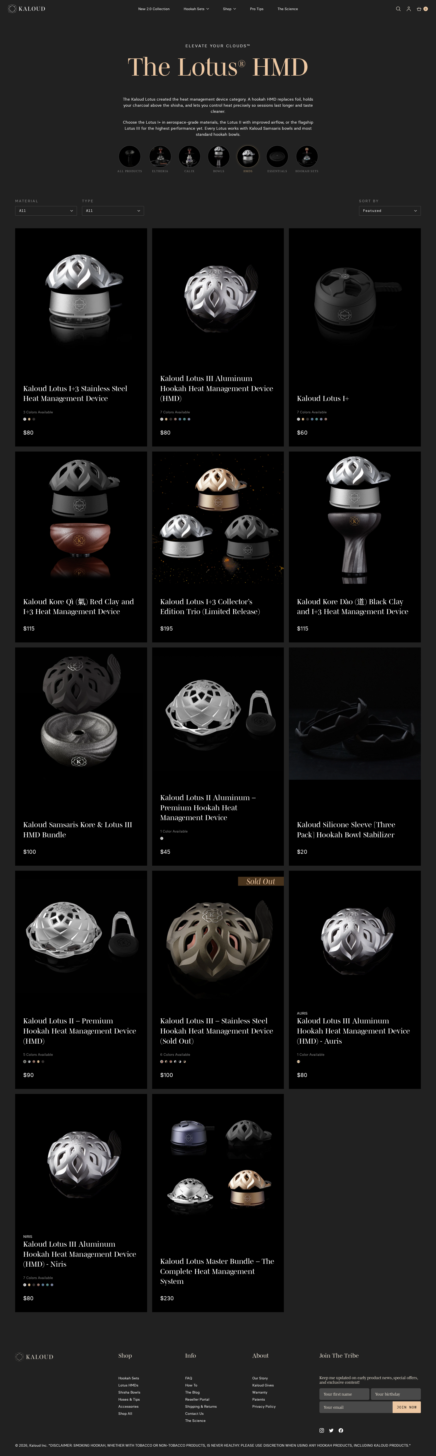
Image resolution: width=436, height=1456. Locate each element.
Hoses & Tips (129, 1399)
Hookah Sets (194, 9)
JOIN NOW (407, 1407)
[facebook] (341, 1430)
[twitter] (331, 1430)
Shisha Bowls (129, 1392)
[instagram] (321, 1430)
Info (190, 1356)
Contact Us (194, 1413)
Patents (258, 1399)
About (260, 1356)
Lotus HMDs (128, 1385)
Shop (227, 9)
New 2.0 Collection (154, 9)
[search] (398, 9)
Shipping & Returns (201, 1406)
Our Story (260, 1378)
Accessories (128, 1406)
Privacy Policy (264, 1406)
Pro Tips (256, 9)
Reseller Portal (197, 1399)
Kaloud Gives (263, 1385)
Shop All (125, 1413)
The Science (288, 9)
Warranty (259, 1392)
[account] (409, 9)
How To (191, 1385)
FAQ (188, 1378)
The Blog (192, 1392)
